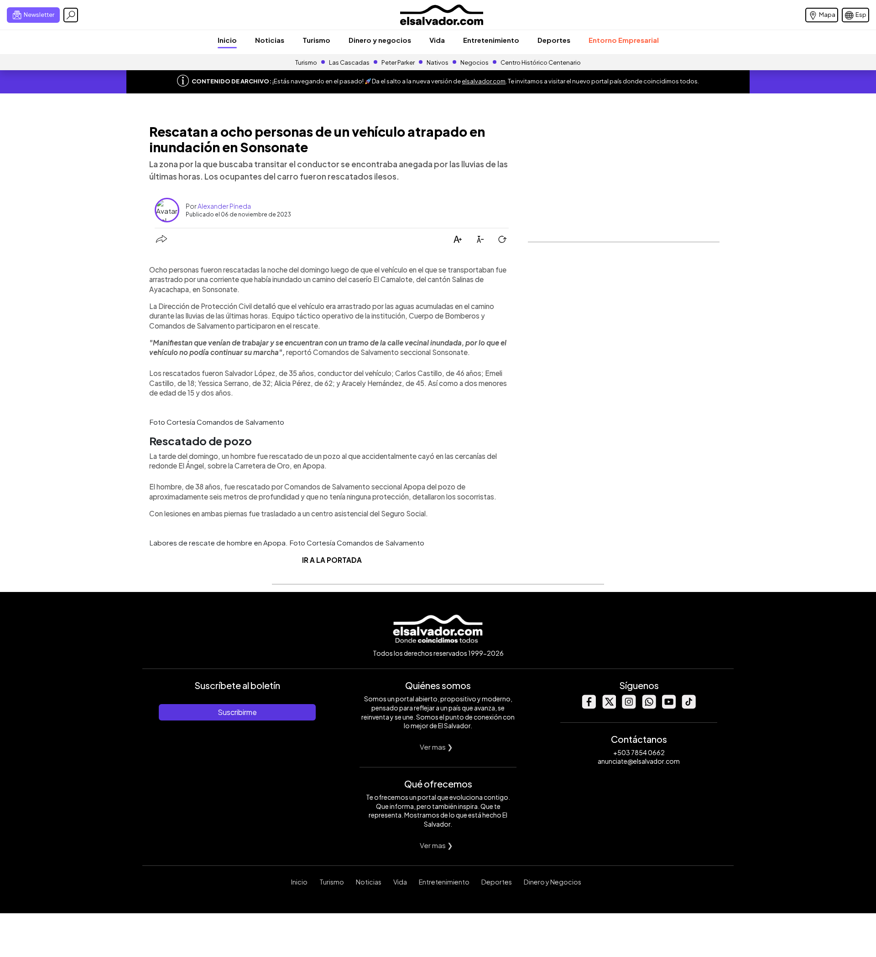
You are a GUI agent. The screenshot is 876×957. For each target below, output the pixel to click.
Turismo (316, 40)
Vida (437, 40)
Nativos (437, 62)
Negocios (474, 62)
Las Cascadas (349, 62)
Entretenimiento (491, 40)
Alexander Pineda (224, 206)
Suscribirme (237, 712)
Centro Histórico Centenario (541, 62)
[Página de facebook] (588, 706)
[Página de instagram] (628, 706)
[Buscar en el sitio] (70, 15)
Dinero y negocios (380, 40)
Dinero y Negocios (552, 882)
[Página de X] (608, 706)
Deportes (553, 40)
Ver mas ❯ (436, 746)
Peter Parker (398, 62)
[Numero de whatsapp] (648, 706)
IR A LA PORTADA (332, 560)
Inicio (227, 40)
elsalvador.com (484, 81)
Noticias (269, 40)
